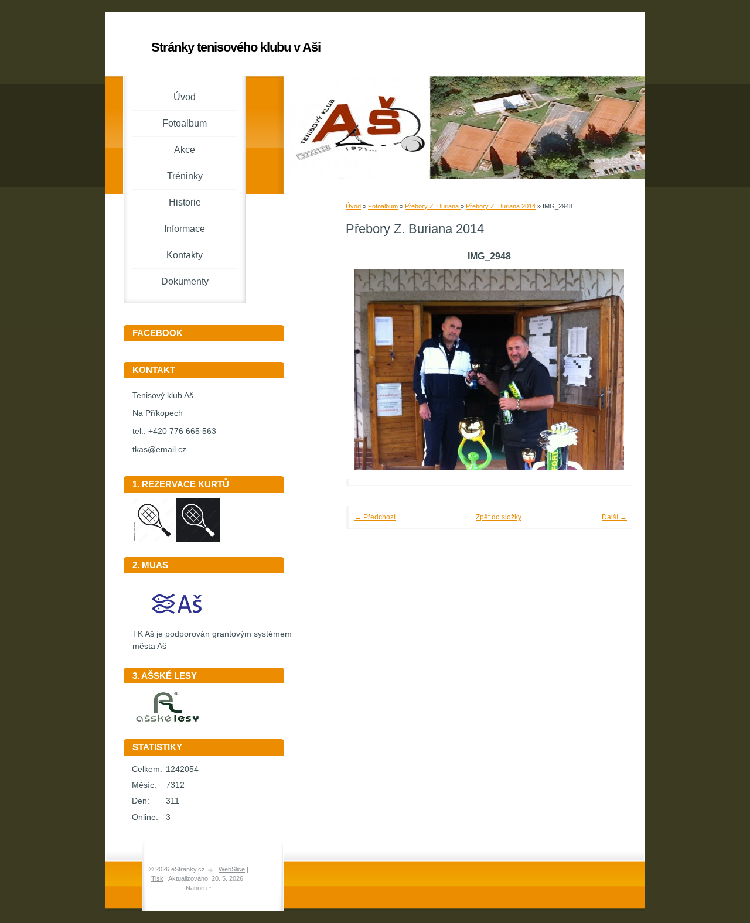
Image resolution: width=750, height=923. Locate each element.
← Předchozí (375, 517)
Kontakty (184, 255)
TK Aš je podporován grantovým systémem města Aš (212, 640)
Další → (614, 517)
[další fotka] (608, 369)
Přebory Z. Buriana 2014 (501, 206)
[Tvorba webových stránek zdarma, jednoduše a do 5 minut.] (211, 870)
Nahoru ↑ (199, 887)
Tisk (157, 878)
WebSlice (232, 869)
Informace (184, 229)
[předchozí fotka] (370, 369)
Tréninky (185, 176)
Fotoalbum (383, 206)
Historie (185, 202)
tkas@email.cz (159, 449)
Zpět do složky (498, 517)
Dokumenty (185, 281)
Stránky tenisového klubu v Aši (236, 47)
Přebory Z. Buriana (433, 206)
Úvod (353, 206)
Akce (184, 150)
